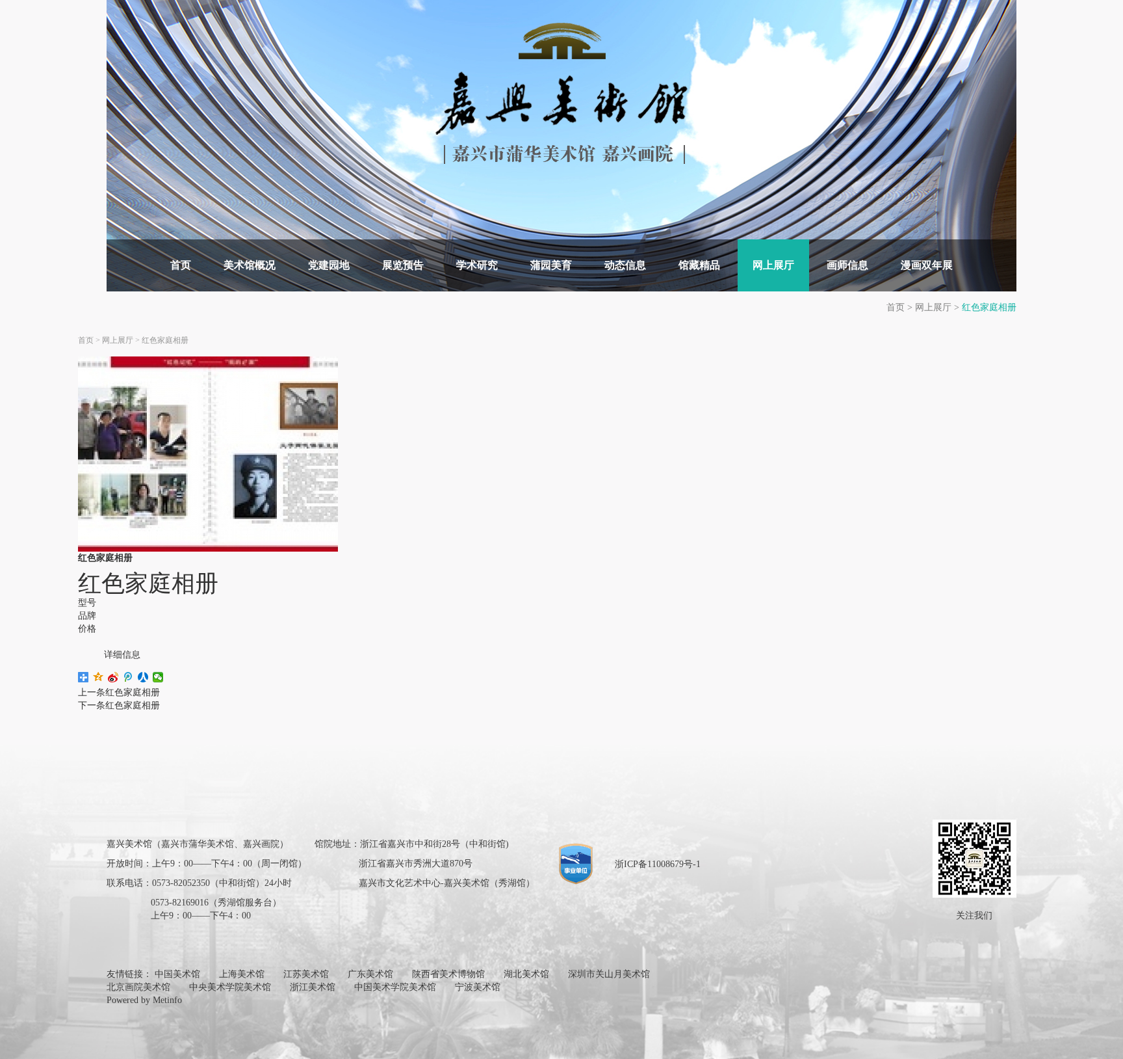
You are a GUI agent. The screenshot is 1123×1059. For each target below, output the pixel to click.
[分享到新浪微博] (113, 677)
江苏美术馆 (306, 974)
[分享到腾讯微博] (128, 677)
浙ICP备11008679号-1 (658, 864)
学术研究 (477, 265)
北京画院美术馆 (138, 987)
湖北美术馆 (526, 974)
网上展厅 (773, 265)
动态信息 (625, 265)
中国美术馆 (177, 974)
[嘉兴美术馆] (561, 93)
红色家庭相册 (989, 307)
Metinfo (167, 1000)
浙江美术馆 (312, 987)
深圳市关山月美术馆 (609, 974)
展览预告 (403, 265)
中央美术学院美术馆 (230, 987)
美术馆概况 (250, 265)
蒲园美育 (551, 265)
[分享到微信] (158, 677)
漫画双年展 (927, 265)
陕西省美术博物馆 (448, 974)
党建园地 (329, 265)
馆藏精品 (699, 265)
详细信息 (122, 655)
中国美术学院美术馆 (395, 987)
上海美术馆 (242, 974)
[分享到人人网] (143, 677)
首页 (180, 265)
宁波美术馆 (477, 987)
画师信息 (847, 265)
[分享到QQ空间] (98, 677)
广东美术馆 (370, 974)
